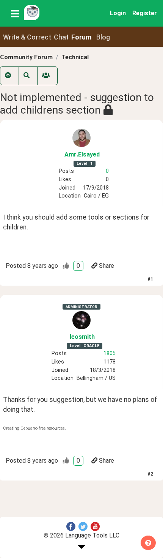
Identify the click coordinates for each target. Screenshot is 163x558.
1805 (109, 353)
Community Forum (26, 57)
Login (118, 13)
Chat (61, 37)
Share (106, 265)
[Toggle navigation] (15, 13)
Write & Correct (27, 37)
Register (144, 13)
